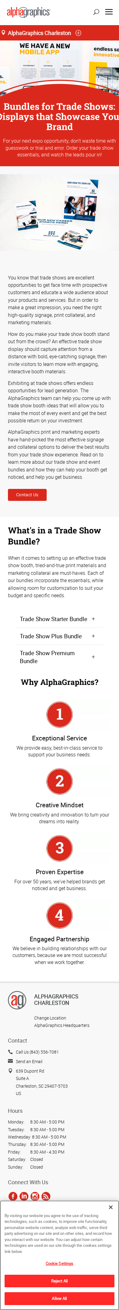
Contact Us (27, 494)
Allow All (59, 1298)
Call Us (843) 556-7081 (37, 1052)
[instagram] (35, 1196)
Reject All (59, 1281)
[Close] (110, 1207)
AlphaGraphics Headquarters (61, 1025)
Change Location (50, 1018)
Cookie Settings (60, 1263)
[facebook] (13, 1196)
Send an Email (29, 1061)
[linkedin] (24, 1196)
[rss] (46, 1196)
